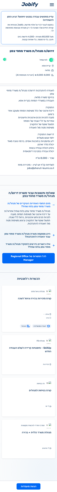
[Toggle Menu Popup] (52, 4)
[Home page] (30, 4)
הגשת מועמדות (28, 486)
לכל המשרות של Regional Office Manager (28, 258)
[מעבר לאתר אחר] (51, 60)
